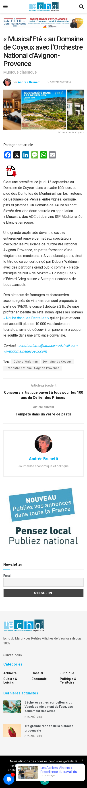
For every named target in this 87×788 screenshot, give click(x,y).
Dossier (38, 673)
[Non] (81, 772)
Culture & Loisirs (10, 680)
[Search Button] (81, 6)
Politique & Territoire (68, 680)
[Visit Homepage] (44, 6)
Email (7, 575)
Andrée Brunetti (29, 82)
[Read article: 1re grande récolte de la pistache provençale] (12, 730)
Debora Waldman (26, 361)
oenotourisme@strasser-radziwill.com (47, 345)
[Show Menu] (5, 6)
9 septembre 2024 (59, 82)
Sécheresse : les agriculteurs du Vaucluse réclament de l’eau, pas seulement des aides (49, 707)
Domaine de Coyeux (57, 361)
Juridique (67, 673)
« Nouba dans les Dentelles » (26, 318)
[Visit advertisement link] (43, 26)
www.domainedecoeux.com (25, 351)
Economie (39, 679)
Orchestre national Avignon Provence (33, 368)
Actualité (10, 673)
